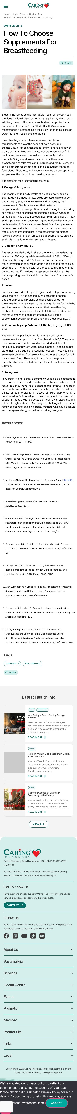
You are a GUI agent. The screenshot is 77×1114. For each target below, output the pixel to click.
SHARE (68, 63)
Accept (56, 1103)
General (31, 710)
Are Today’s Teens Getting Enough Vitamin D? (46, 716)
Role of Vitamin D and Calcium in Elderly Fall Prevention (49, 755)
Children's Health (42, 710)
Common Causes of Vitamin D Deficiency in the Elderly (44, 794)
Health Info (34, 14)
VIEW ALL (39, 824)
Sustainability (14, 961)
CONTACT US (14, 905)
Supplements (12, 663)
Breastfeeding (32, 663)
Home (7, 14)
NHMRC (68, 480)
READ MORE (35, 737)
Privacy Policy (50, 1092)
